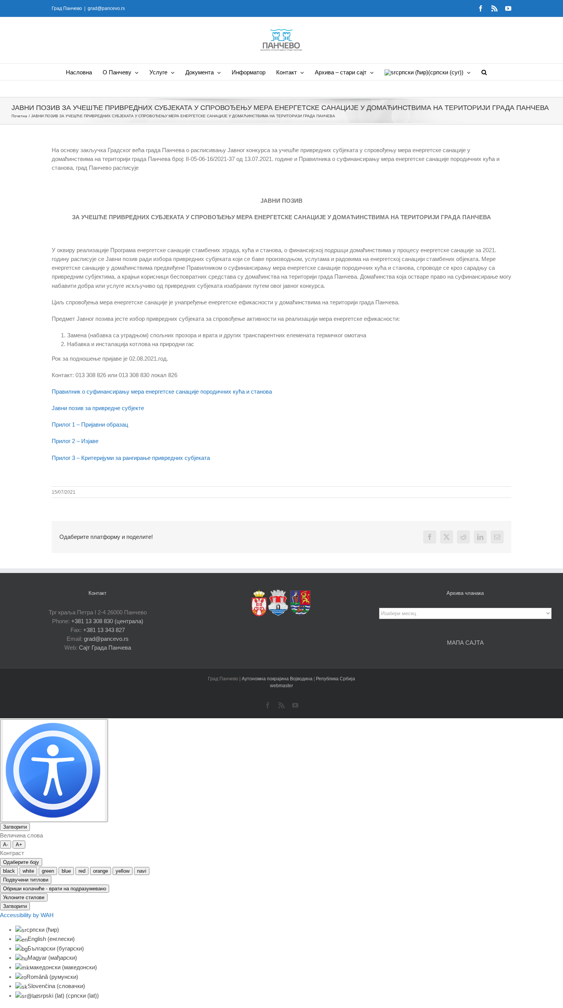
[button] (484, 72)
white (28, 871)
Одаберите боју (21, 862)
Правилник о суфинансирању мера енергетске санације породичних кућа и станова (162, 391)
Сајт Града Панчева (105, 647)
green (48, 871)
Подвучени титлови (25, 880)
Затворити (15, 827)
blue (66, 871)
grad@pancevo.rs (106, 8)
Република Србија (335, 678)
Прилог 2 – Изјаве (75, 441)
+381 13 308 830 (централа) (107, 621)
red (82, 871)
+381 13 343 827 (104, 630)
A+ (19, 844)
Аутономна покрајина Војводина (278, 678)
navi (141, 871)
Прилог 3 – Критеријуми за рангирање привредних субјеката (131, 458)
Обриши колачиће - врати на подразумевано (54, 888)
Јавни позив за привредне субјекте (98, 408)
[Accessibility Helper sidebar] (54, 770)
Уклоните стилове (23, 897)
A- (5, 844)
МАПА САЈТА (465, 642)
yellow (122, 871)
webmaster (281, 685)
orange (100, 871)
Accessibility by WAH (27, 915)
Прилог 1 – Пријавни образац (90, 424)
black (9, 871)
